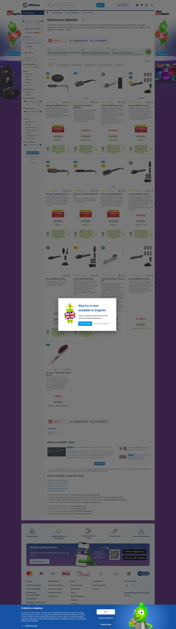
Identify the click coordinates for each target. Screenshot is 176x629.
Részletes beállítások (106, 618)
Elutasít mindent (106, 624)
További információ (31, 626)
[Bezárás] (114, 300)
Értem (106, 612)
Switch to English (85, 323)
